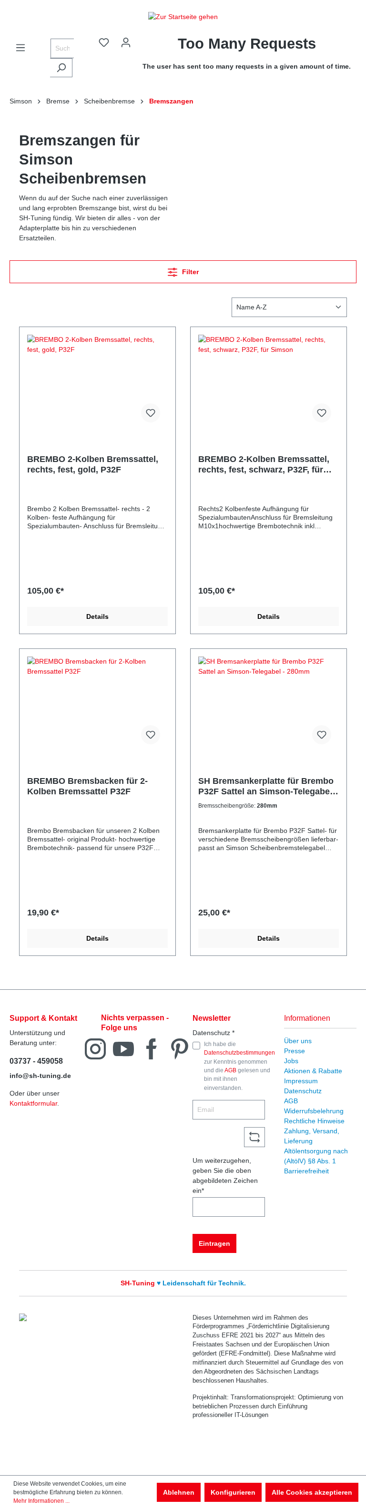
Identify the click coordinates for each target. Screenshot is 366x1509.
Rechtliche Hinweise (314, 1121)
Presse (294, 1051)
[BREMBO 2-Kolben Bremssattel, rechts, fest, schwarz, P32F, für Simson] (268, 382)
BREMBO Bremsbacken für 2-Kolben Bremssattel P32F (87, 786)
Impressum (301, 1081)
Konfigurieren (233, 1492)
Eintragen (214, 1243)
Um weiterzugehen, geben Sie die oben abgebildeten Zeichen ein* (225, 1175)
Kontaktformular (33, 1103)
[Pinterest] (179, 1048)
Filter (189, 272)
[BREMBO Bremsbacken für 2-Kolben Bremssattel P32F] (97, 704)
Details (97, 616)
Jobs (291, 1061)
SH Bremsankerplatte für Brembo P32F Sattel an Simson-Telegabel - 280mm (267, 786)
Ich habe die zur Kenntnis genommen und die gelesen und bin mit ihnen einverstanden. (239, 1066)
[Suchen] (61, 67)
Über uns (298, 1041)
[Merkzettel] (104, 42)
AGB (230, 1070)
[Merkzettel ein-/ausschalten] (150, 412)
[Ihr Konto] (126, 42)
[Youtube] (123, 1048)
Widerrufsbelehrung (314, 1111)
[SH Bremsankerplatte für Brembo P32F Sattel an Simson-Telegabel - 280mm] (268, 704)
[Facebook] (151, 1048)
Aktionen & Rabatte (313, 1071)
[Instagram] (95, 1048)
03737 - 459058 (36, 1061)
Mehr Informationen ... (41, 1501)
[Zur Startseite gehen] (183, 16)
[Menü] (20, 48)
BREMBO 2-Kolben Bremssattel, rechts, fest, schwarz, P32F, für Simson (263, 464)
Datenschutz (303, 1091)
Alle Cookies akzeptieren (312, 1492)
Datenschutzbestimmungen (239, 1052)
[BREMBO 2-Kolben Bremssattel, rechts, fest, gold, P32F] (97, 382)
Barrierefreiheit (306, 1171)
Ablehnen (178, 1492)
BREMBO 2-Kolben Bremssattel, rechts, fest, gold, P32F (92, 464)
